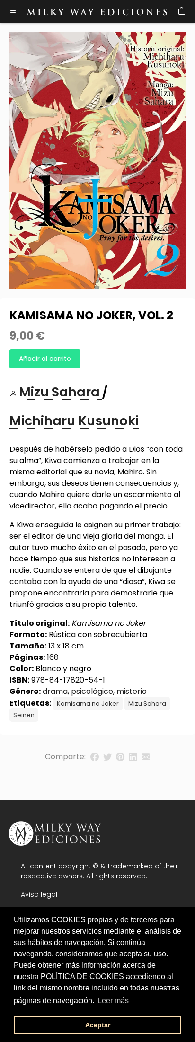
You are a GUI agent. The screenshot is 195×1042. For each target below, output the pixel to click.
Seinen (24, 714)
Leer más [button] (113, 1001)
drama (55, 691)
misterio (131, 691)
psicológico (92, 691)
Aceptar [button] (97, 1025)
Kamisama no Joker (88, 703)
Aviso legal (39, 894)
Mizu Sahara (147, 703)
